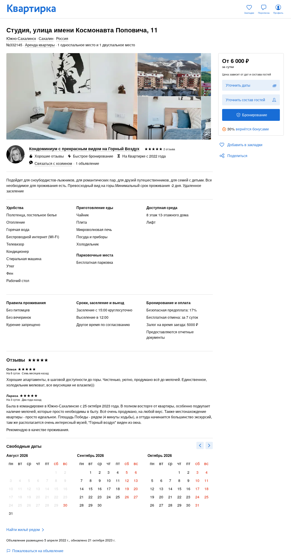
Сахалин (46, 38)
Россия (62, 38)
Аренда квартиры (40, 44)
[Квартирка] (34, 9)
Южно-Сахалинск (21, 38)
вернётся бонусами (252, 129)
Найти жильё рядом (23, 529)
